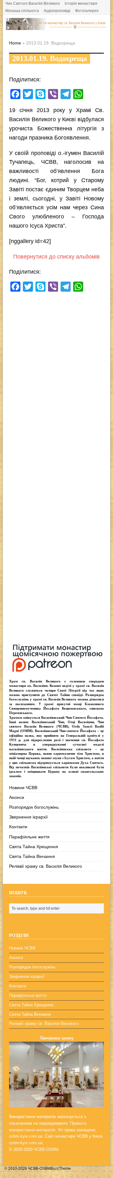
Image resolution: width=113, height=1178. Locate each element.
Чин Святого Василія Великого (32, 3)
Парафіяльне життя (29, 836)
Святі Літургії (68, 690)
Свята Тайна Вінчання (32, 856)
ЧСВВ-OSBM (46, 1149)
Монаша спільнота (22, 11)
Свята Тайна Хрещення (33, 846)
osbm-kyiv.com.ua (25, 1136)
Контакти (18, 826)
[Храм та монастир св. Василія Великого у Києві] (56, 26)
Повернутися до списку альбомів (56, 256)
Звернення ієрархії (28, 816)
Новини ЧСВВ (23, 787)
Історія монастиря (81, 3)
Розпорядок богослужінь (34, 807)
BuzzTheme (61, 1168)
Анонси (16, 797)
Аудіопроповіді (57, 11)
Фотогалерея (87, 11)
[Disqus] (56, 384)
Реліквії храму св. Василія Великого (45, 866)
